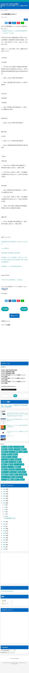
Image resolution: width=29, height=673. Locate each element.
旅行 (24, 451)
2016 (4, 526)
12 (5, 516)
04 (5, 507)
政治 (26, 19)
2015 (4, 524)
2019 (4, 533)
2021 (4, 537)
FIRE (16, 479)
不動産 (3, 464)
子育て (3, 467)
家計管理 (4, 461)
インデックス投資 (18, 446)
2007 (4, 491)
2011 (4, 500)
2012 (4, 503)
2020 (4, 535)
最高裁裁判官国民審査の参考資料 (10, 253)
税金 (8, 454)
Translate (12, 652)
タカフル (11, 461)
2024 (4, 544)
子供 (23, 472)
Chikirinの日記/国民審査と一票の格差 (11, 279)
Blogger (17, 658)
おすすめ (11, 469)
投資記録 (4, 451)
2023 (4, 542)
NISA (13, 456)
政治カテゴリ (14, 315)
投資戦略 (10, 479)
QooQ (17, 663)
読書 (9, 446)
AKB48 (17, 459)
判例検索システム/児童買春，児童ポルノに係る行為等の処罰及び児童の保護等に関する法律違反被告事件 (14, 260)
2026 (4, 549)
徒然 (3, 446)
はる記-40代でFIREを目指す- (10, 4)
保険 (18, 461)
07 (5, 514)
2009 (4, 496)
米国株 (17, 451)
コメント (5, 603)
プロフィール (10, 435)
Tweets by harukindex (7, 591)
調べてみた (12, 472)
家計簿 (3, 449)
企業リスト (4, 472)
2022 (4, 540)
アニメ (3, 479)
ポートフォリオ (19, 469)
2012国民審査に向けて (10, 518)
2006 (4, 489)
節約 (15, 474)
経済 (14, 454)
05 (5, 509)
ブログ (10, 451)
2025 (4, 546)
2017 (4, 528)
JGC (21, 479)
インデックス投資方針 (6, 459)
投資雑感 (4, 474)
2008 (4, 493)
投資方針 (4, 469)
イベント (10, 467)
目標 (10, 474)
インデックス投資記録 (19, 449)
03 (5, 505)
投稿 (4, 600)
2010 (4, 498)
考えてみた (18, 477)
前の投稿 (24, 309)
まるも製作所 (5, 248)
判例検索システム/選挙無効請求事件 (11, 266)
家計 (12, 477)
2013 (4, 521)
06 (5, 511)
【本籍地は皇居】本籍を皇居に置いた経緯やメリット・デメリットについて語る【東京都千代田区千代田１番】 (17, 414)
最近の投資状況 (5, 456)
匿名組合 (17, 467)
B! (14, 23)
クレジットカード (18, 464)
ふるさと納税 (22, 474)
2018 (4, 530)
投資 (9, 449)
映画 (9, 464)
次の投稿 (5, 309)
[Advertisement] (14, 568)
